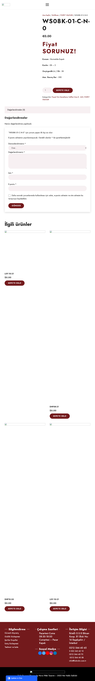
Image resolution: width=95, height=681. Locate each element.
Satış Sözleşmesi (11, 643)
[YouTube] (47, 653)
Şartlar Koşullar (11, 640)
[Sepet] (90, 4)
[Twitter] (44, 653)
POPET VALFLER (66, 15)
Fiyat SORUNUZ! (59, 47)
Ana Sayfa (46, 15)
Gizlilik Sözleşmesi (12, 636)
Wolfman (55, 15)
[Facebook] (40, 653)
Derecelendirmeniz (17, 143)
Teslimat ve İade (11, 647)
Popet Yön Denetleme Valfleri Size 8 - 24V (67, 97)
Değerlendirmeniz (16, 152)
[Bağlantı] (6, 4)
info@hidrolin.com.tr (77, 660)
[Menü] (47, 5)
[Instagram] (51, 653)
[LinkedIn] (55, 653)
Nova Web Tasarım (47, 675)
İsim (10, 173)
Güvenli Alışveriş (12, 633)
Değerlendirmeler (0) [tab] (16, 109)
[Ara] (84, 4)
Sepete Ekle (62, 90)
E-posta (12, 184)
